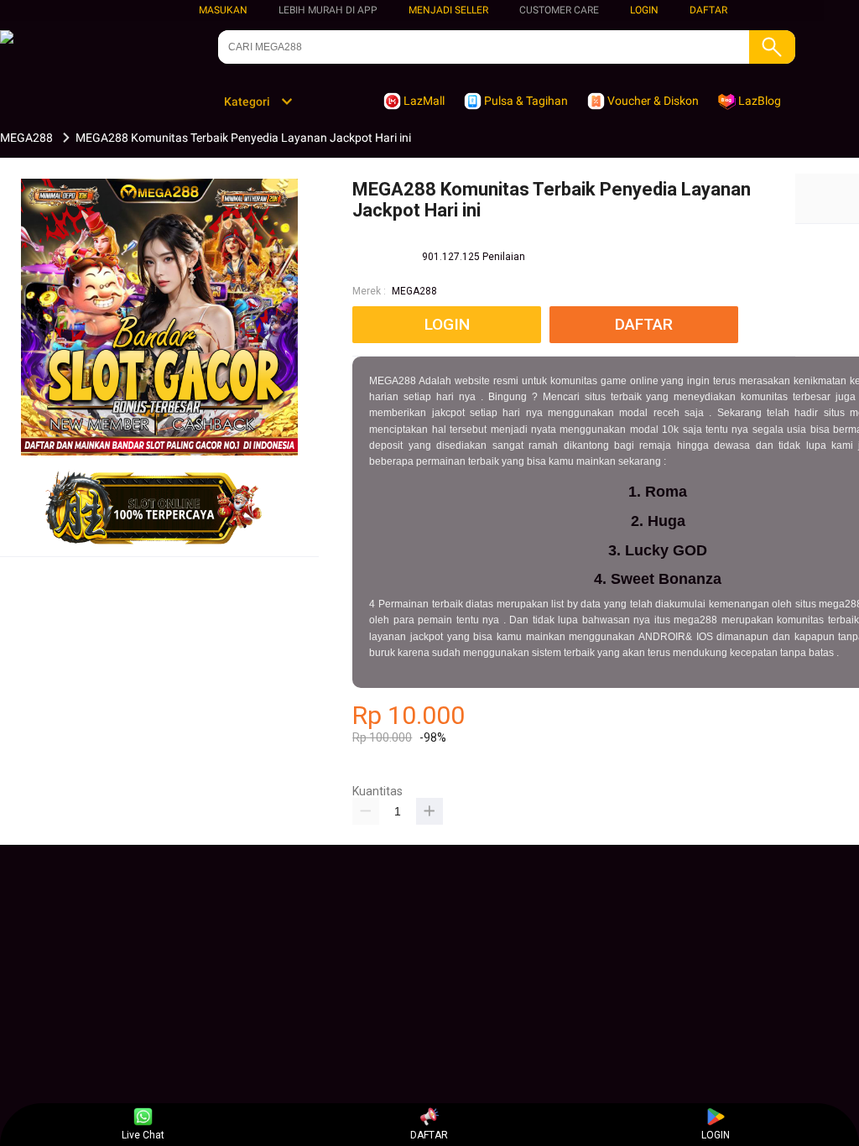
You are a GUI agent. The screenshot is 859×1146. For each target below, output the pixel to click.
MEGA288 (414, 291)
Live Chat (143, 1135)
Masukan (223, 10)
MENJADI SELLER (448, 10)
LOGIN (644, 10)
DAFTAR (708, 10)
